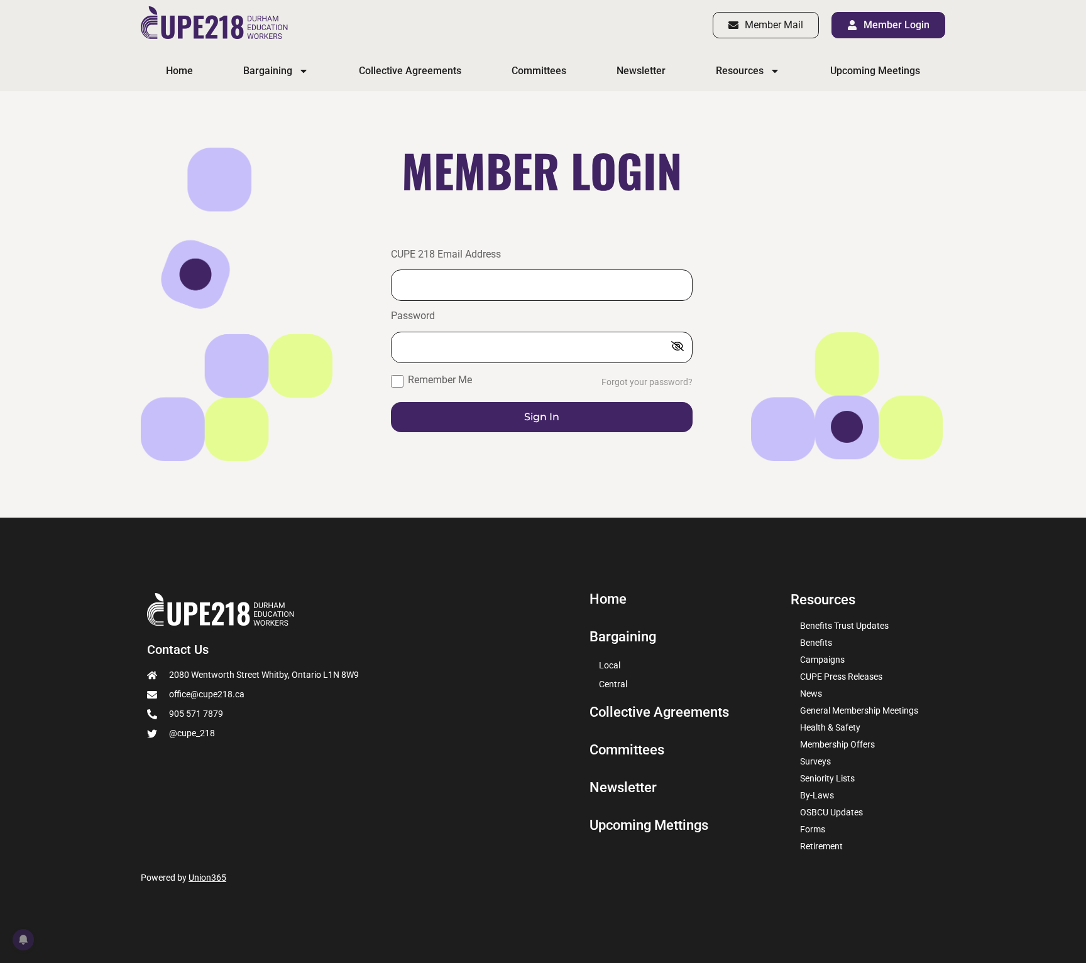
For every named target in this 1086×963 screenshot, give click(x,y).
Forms (812, 829)
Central (613, 684)
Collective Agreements (410, 71)
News (811, 693)
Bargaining (267, 71)
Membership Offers (837, 744)
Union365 (207, 878)
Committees (539, 71)
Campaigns (822, 660)
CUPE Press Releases (841, 677)
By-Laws (817, 795)
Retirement (821, 846)
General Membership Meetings (859, 710)
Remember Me (438, 380)
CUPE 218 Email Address (446, 254)
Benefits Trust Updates (844, 626)
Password (413, 316)
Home (179, 71)
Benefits (816, 643)
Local (609, 665)
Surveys (815, 761)
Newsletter (641, 71)
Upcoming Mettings (649, 825)
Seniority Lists (827, 778)
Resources (740, 71)
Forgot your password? (647, 382)
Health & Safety (830, 727)
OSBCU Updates (831, 812)
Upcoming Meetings (875, 71)
